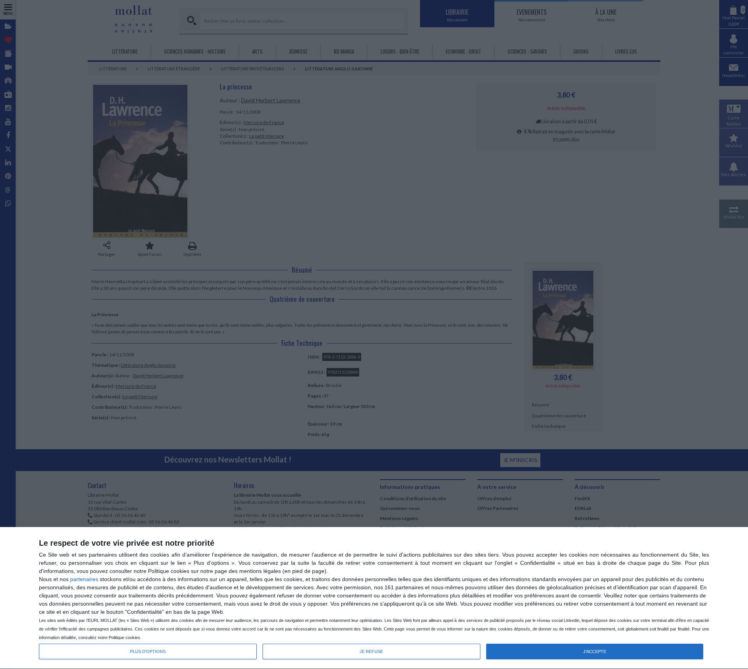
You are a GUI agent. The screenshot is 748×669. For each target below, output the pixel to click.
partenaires (84, 579)
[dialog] (374, 598)
